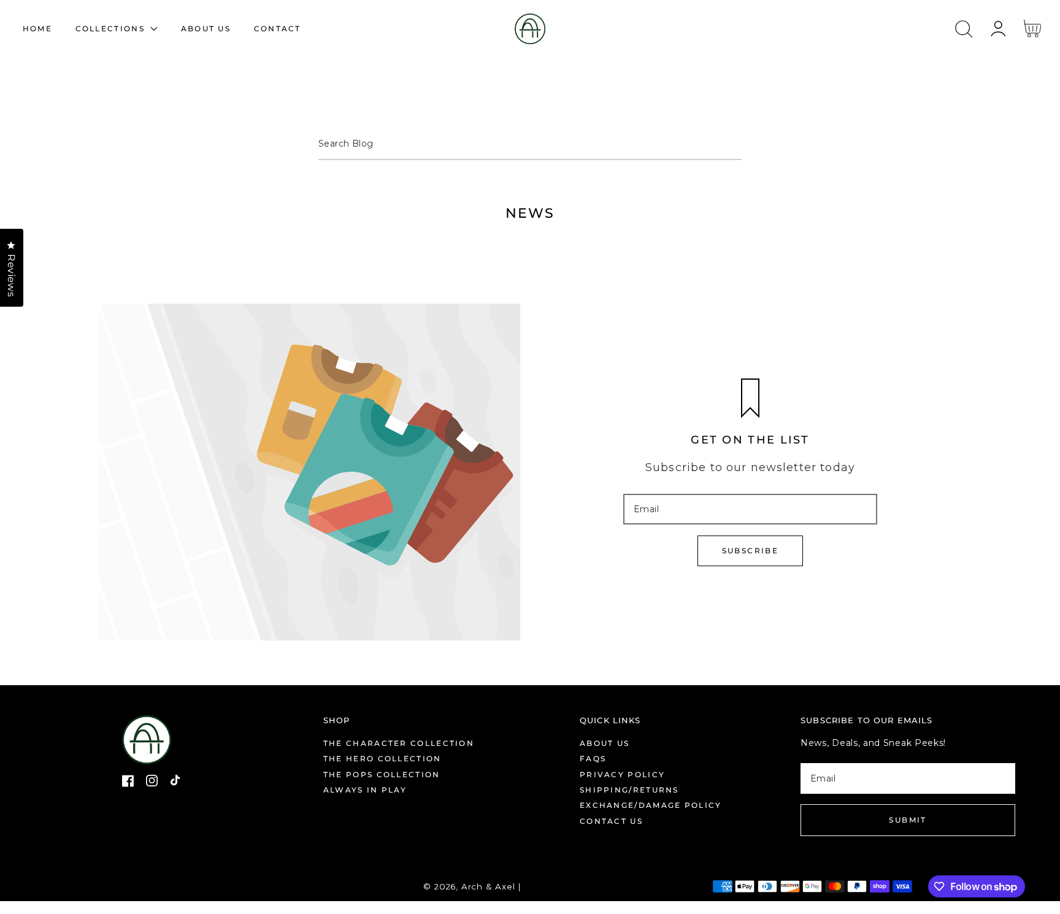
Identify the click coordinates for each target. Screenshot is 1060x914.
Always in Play (365, 789)
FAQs (593, 758)
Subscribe (750, 550)
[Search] (964, 29)
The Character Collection (398, 743)
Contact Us (611, 821)
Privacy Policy (622, 774)
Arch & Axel (488, 886)
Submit (907, 819)
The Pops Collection (381, 774)
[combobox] (530, 144)
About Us (604, 743)
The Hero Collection (382, 758)
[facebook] (128, 783)
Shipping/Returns (629, 789)
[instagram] (152, 783)
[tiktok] (177, 783)
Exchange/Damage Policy (651, 805)
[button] (964, 29)
